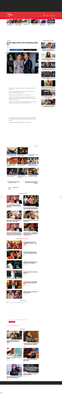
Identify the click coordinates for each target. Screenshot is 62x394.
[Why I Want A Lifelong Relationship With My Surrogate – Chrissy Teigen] (14, 215)
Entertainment (17, 203)
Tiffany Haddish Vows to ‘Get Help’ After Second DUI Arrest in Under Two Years (48, 69)
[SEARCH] (53, 18)
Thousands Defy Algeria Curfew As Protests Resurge (48, 78)
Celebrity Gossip (13, 203)
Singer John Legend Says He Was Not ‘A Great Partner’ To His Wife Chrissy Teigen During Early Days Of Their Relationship (14, 233)
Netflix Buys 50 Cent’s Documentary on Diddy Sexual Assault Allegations (30, 262)
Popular (47, 15)
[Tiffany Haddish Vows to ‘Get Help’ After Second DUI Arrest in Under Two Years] (48, 65)
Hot (50, 15)
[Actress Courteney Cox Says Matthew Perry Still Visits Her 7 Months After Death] (14, 284)
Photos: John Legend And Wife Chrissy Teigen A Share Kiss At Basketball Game (30, 208)
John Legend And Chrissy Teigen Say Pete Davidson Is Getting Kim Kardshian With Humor (14, 205)
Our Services (31, 18)
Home (10, 18)
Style (21, 18)
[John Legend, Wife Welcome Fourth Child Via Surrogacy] (31, 215)
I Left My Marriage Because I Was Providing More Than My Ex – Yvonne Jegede (30, 243)
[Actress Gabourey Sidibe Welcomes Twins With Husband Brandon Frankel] (14, 254)
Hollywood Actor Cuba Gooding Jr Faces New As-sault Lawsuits (48, 97)
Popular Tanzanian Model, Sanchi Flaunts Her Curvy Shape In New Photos (43, 25)
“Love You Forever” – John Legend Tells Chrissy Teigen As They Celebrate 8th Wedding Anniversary (30, 233)
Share (7, 53)
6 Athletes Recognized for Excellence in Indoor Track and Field (51, 25)
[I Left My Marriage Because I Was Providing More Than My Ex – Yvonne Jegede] (14, 245)
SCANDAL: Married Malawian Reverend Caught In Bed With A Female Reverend (48, 50)
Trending (53, 15)
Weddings (23, 18)
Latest (44, 15)
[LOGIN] (54, 18)
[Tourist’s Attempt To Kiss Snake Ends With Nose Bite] (35, 21)
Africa (15, 18)
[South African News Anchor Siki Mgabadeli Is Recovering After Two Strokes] (11, 21)
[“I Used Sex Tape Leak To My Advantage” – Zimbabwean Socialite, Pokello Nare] (19, 21)
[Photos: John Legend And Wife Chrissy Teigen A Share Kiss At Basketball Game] (31, 201)
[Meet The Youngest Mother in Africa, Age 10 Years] (27, 21)
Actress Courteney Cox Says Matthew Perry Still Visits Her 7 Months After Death (30, 282)
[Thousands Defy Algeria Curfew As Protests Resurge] (48, 74)
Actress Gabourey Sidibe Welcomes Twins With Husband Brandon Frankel (30, 253)
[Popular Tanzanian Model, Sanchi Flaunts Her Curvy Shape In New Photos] (43, 21)
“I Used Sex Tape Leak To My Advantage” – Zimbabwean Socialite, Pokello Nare (18, 25)
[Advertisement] (31, 6)
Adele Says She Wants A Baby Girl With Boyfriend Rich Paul (30, 292)
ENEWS (12, 18)
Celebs (18, 18)
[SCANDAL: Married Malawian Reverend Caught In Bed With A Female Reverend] (48, 46)
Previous (7, 22)
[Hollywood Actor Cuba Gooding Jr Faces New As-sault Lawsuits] (48, 93)
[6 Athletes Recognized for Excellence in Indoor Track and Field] (51, 21)
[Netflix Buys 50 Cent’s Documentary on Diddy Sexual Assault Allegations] (14, 264)
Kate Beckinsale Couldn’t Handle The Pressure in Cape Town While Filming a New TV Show (48, 59)
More (27, 18)
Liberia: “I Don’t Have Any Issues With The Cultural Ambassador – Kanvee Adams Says (48, 88)
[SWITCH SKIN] (51, 18)
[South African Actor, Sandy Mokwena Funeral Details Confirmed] (1, 197)
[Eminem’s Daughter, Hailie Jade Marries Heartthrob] (14, 274)
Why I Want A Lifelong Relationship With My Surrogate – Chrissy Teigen (14, 221)
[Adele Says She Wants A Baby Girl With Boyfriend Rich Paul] (14, 294)
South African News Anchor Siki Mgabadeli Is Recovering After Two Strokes (10, 25)
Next (54, 22)
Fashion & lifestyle (34, 231)
